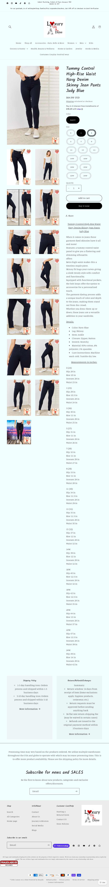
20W (87, 168)
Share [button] (71, 215)
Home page (12, 821)
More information (28, 709)
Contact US (62, 819)
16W (87, 159)
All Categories (13, 816)
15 (96, 151)
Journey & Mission (40, 821)
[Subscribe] (76, 791)
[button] (10, 27)
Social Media (38, 825)
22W (74, 176)
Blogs (34, 830)
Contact (35, 812)
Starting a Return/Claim (63, 813)
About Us (36, 816)
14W (74, 159)
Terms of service (78, 880)
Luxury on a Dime (22, 880)
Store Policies (63, 824)
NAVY (72, 120)
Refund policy (51, 880)
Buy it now (84, 206)
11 (73, 151)
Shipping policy (93, 880)
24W (87, 176)
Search (10, 812)
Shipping (70, 101)
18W (74, 168)
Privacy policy (64, 880)
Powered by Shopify (36, 880)
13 (85, 151)
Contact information (56, 882)
